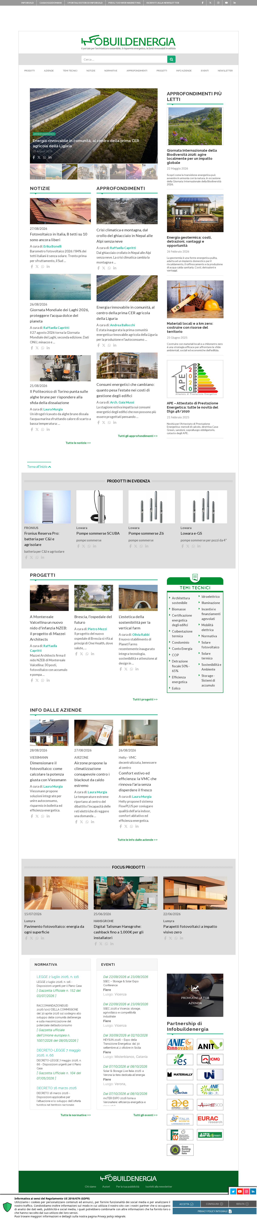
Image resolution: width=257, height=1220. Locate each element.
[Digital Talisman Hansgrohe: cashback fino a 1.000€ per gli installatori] (125, 893)
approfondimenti (44, 134)
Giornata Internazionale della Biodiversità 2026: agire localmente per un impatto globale (192, 156)
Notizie (91, 70)
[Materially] (180, 1074)
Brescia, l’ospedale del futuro (93, 619)
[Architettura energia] (180, 1104)
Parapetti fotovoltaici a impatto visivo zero (190, 929)
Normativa (209, 636)
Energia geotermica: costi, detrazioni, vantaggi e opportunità (189, 241)
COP (175, 655)
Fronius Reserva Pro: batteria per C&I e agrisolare (41, 539)
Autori (106, 1186)
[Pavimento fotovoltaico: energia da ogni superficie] (56, 893)
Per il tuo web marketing (124, 2)
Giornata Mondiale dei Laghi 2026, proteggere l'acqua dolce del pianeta (59, 315)
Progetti (162, 70)
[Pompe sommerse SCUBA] (99, 506)
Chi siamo (90, 1186)
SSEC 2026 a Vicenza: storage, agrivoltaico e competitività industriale (122, 1012)
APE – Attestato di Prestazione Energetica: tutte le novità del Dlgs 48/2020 (192, 407)
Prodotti (29, 70)
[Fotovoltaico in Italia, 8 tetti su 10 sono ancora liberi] (60, 211)
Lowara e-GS (191, 533)
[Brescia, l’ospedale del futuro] (93, 598)
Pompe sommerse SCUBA (98, 533)
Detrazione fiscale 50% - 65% (181, 666)
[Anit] (210, 1044)
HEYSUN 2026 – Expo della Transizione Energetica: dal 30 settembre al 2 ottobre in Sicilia (122, 1043)
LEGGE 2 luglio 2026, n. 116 (58, 977)
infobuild (27, 2)
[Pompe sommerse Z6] (151, 506)
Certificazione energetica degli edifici (182, 620)
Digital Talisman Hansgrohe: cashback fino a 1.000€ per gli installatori (119, 932)
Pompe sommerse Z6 (146, 533)
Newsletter (225, 70)
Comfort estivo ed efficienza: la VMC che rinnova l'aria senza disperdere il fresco (138, 781)
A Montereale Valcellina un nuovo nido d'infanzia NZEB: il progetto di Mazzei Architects (48, 627)
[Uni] (210, 1074)
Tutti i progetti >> (145, 699)
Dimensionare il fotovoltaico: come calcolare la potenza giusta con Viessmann (48, 771)
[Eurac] (210, 1119)
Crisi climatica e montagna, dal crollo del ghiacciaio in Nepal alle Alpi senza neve (125, 235)
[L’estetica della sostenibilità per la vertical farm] (138, 598)
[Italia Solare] (180, 1119)
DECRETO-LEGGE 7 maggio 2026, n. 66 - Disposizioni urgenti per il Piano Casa (59, 1064)
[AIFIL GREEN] (210, 1134)
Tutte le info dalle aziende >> (137, 839)
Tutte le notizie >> (78, 442)
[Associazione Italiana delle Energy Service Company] (210, 1104)
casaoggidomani (51, 2)
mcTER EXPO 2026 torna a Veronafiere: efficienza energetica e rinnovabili (124, 1102)
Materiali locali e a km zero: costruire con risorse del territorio (190, 328)
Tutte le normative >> (75, 1115)
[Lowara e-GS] (204, 506)
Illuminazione (210, 603)
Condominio (180, 642)
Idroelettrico (210, 597)
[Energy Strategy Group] (180, 1059)
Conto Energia (182, 649)
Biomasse (179, 609)
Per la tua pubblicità (127, 1186)
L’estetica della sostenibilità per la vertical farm (134, 622)
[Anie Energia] (210, 1089)
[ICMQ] (210, 1059)
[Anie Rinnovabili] (180, 1044)
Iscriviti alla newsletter (162, 2)
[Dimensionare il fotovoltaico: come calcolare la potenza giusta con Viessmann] (49, 733)
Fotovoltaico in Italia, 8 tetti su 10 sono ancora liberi (58, 237)
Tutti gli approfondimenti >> (137, 435)
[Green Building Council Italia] (180, 1150)
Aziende (49, 70)
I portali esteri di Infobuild (85, 2)
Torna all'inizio (37, 466)
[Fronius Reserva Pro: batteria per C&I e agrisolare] (47, 506)
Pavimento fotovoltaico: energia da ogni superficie (54, 929)
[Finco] (180, 1134)
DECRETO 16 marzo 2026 (57, 1088)
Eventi (205, 70)
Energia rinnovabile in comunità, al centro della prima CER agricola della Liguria (126, 313)
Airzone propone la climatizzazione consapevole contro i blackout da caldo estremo (92, 774)
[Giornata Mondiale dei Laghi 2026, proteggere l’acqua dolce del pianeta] (60, 287)
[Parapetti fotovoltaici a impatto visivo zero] (195, 893)
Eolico (176, 688)
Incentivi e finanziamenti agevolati (211, 614)
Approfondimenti (137, 70)
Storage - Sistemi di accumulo (208, 680)
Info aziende (184, 70)
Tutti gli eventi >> (145, 1115)
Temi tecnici (70, 70)
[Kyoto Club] (180, 1089)
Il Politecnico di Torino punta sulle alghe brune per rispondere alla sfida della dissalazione (59, 397)
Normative (110, 70)
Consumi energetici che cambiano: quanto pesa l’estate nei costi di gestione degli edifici (125, 390)
